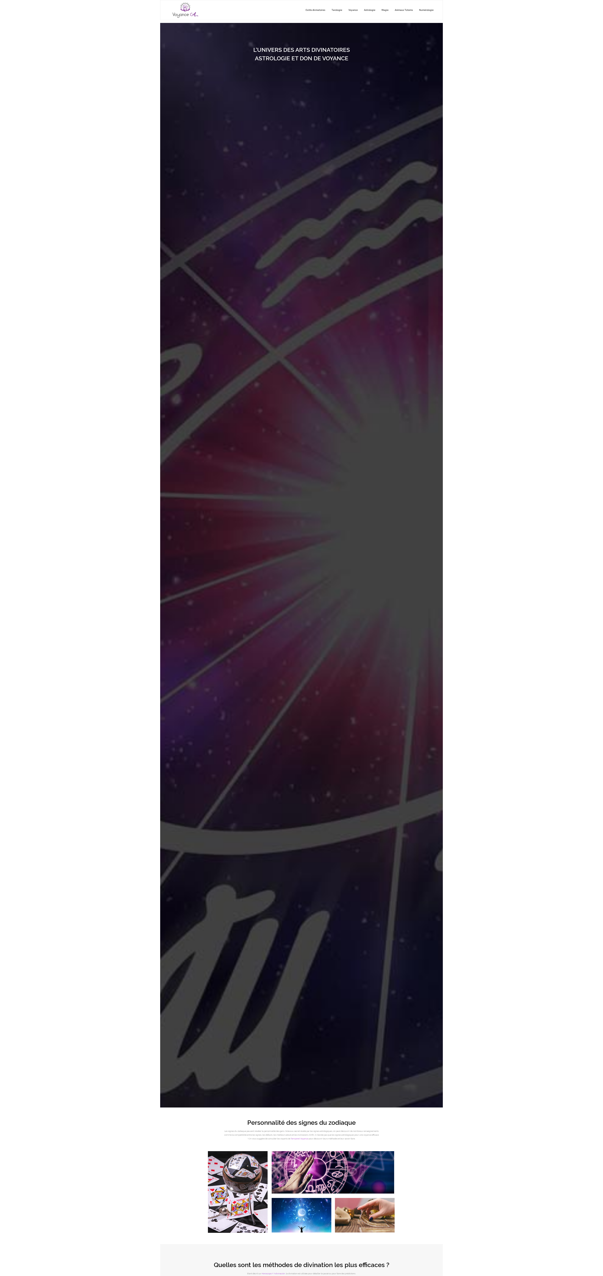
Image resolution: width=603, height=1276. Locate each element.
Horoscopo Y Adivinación (273, 1273)
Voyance (353, 10)
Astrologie (369, 10)
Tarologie (336, 10)
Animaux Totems (404, 10)
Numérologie (426, 10)
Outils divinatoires (315, 10)
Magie (385, 10)
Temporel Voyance (299, 1138)
